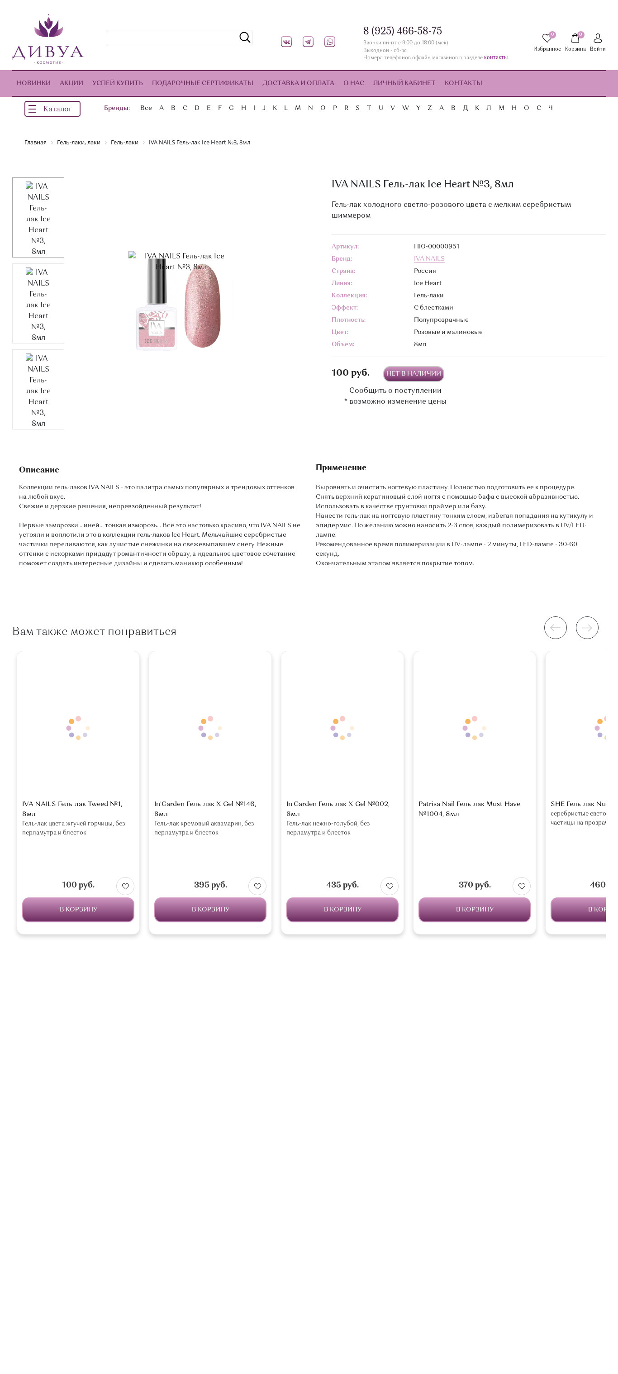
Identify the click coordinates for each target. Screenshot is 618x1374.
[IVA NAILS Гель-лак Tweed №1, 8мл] (78, 728)
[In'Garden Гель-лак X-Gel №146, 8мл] (210, 728)
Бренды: (117, 108)
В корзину (78, 909)
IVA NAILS (429, 259)
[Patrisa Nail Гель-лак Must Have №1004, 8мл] (474, 728)
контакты (496, 58)
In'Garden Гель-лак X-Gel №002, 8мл (338, 809)
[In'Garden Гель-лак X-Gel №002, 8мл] (342, 728)
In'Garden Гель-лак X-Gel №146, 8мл (205, 809)
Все (146, 108)
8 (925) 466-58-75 (402, 31)
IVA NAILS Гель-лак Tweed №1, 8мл (72, 809)
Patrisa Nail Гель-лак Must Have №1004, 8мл (469, 809)
